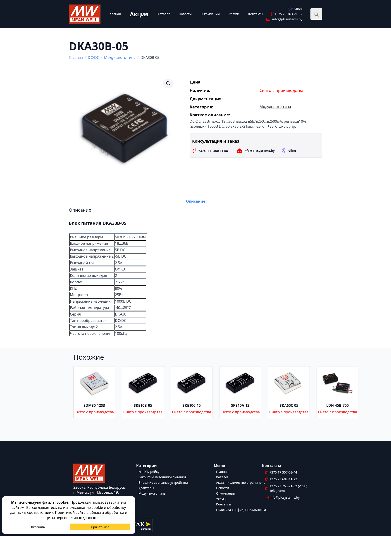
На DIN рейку (148, 471)
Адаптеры (146, 488)
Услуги (234, 14)
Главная (114, 14)
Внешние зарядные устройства (163, 482)
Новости (185, 14)
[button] (168, 83)
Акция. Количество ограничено (240, 482)
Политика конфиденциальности (241, 509)
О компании (210, 14)
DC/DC (93, 57)
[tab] (195, 201)
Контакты (255, 14)
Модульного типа (120, 57)
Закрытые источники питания (162, 477)
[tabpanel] (195, 272)
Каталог (163, 14)
